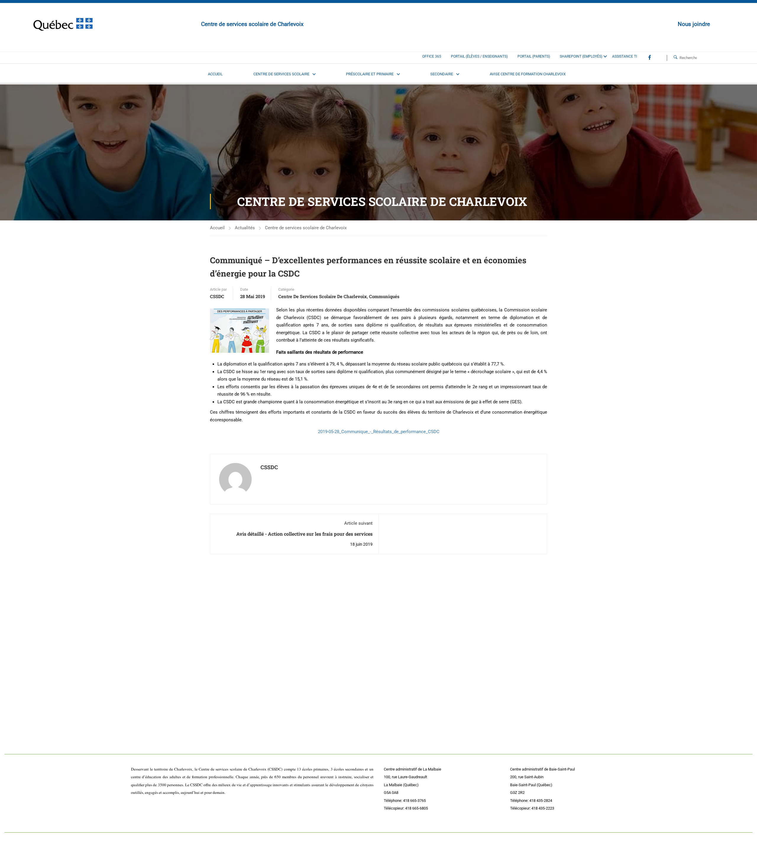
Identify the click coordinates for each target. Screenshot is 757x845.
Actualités (245, 227)
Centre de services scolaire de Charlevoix (306, 227)
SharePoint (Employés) (581, 56)
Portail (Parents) (533, 56)
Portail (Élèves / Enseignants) (479, 56)
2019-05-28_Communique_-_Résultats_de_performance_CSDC (378, 431)
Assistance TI (624, 56)
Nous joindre (694, 24)
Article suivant (358, 523)
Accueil (217, 227)
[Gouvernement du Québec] (63, 24)
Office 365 (431, 56)
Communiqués (384, 296)
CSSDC (217, 296)
